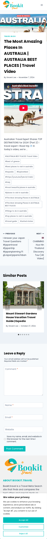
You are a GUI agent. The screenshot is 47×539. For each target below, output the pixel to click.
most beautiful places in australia (20, 187)
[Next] (39, 306)
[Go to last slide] (7, 306)
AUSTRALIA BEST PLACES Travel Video (21, 156)
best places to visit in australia (19, 166)
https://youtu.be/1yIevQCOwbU (19, 177)
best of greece (12, 161)
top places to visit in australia (18, 216)
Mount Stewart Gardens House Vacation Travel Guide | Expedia (21, 317)
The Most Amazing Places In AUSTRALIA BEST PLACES (22, 204)
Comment (11, 369)
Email (9, 417)
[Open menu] (41, 5)
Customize (23, 527)
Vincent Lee (11, 77)
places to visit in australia (16, 192)
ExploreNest (22, 172)
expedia (9, 172)
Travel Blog (10, 36)
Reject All (23, 533)
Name (9, 405)
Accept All (23, 520)
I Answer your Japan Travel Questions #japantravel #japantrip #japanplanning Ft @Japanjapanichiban (14, 245)
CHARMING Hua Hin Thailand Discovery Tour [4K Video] (38, 246)
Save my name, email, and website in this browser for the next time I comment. (24, 439)
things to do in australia (16, 211)
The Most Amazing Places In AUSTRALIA (22, 198)
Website (9, 429)
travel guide (11, 221)
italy (7, 182)
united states (26, 221)
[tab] (18, 334)
